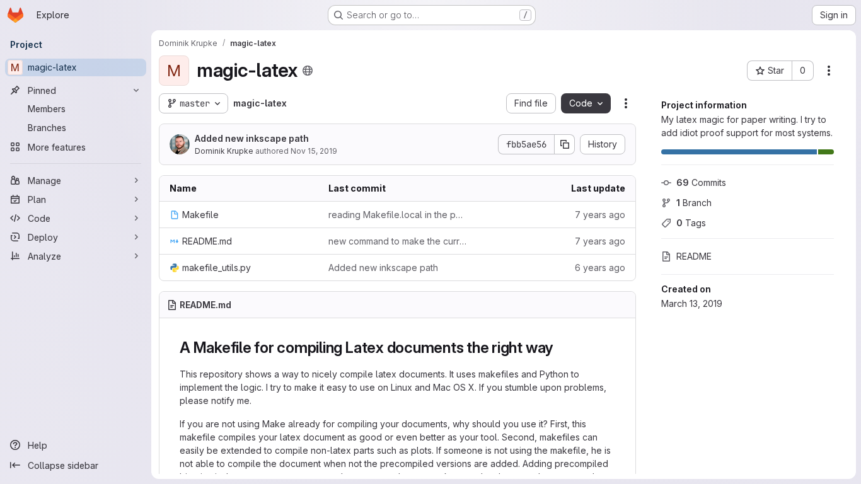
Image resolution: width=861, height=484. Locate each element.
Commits (701, 182)
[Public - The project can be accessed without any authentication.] (308, 71)
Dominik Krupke (224, 151)
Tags (691, 222)
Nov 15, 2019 (314, 151)
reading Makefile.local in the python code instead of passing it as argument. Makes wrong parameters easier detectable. (397, 214)
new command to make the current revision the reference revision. (397, 241)
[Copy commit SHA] (565, 144)
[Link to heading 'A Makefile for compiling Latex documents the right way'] (561, 347)
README (694, 256)
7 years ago (600, 214)
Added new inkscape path (252, 138)
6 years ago (600, 267)
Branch (694, 202)
